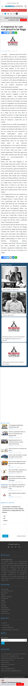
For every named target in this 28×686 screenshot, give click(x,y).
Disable (3, 600)
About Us (4, 623)
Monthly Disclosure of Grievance (10, 629)
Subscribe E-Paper (14, 10)
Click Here (23, 20)
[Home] (13, 6)
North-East (11, 482)
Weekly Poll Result (21, 536)
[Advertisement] (10, 378)
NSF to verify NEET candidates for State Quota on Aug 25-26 (17, 470)
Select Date (4, 637)
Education (3, 606)
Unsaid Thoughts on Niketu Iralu (10, 289)
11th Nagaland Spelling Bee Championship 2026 (16, 426)
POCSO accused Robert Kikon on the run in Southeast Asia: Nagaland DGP (17, 433)
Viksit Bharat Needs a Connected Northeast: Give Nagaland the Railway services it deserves (13, 338)
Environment (4, 611)
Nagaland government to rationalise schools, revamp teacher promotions (16, 442)
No (4, 518)
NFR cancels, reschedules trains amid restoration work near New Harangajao (17, 478)
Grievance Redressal (7, 627)
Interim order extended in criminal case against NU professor (18, 456)
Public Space (4, 51)
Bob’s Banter (4, 593)
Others (5, 520)
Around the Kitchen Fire (7, 591)
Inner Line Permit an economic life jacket (17, 449)
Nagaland (11, 428)
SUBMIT (5, 536)
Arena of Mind (4, 589)
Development (4, 598)
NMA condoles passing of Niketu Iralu (17, 494)
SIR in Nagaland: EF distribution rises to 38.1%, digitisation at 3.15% (17, 486)
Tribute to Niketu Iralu (8, 315)
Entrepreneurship (5, 609)
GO (3, 643)
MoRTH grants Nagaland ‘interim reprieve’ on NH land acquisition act (17, 463)
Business (3, 594)
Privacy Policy (5, 625)
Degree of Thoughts (6, 596)
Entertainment (5, 607)
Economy (3, 602)
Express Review (5, 613)
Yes (4, 516)
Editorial (3, 604)
